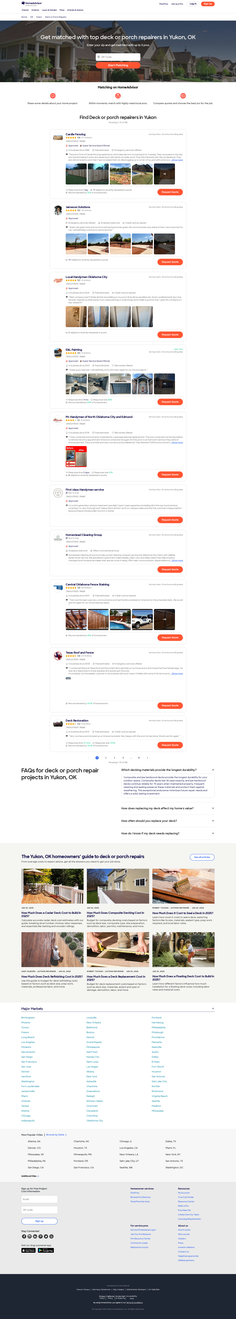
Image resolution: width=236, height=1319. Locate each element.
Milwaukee (158, 1110)
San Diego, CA (36, 1167)
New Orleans (93, 1022)
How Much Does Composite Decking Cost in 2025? (115, 914)
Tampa (25, 1106)
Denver (25, 1071)
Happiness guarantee (188, 1256)
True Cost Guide (186, 1197)
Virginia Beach (160, 1096)
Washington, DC (174, 1167)
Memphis (157, 1042)
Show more (177, 160)
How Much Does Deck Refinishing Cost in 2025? (52, 976)
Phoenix (25, 1022)
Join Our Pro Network (141, 1234)
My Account (184, 1193)
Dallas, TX (171, 1141)
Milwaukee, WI (36, 1154)
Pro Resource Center (141, 1238)
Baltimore (91, 1027)
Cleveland (92, 1110)
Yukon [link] (39, 17)
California (110, 1297)
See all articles (202, 857)
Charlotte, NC (81, 1141)
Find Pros (135, 1193)
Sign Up (208, 3)
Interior (25, 10)
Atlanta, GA (34, 1141)
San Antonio (158, 1076)
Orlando (25, 1101)
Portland (156, 1017)
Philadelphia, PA (37, 1161)
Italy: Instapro (118, 1289)
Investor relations (186, 1247)
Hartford (26, 1076)
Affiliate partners (186, 1260)
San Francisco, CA (84, 1167)
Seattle (156, 1101)
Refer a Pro (183, 1206)
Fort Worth (158, 1066)
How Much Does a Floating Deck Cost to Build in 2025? (183, 978)
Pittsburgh (157, 1032)
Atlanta (25, 1110)
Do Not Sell (120, 1297)
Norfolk (156, 1086)
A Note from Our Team (188, 1214)
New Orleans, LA (129, 1154)
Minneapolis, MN (83, 1154)
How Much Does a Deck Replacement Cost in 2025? (116, 978)
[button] (76, 173)
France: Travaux (83, 1289)
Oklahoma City (94, 1120)
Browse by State (55, 1134)
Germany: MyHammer (101, 1289)
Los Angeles (28, 1042)
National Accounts (139, 1247)
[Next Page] (147, 757)
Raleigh (90, 1096)
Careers (182, 1238)
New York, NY (173, 1154)
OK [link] (31, 17)
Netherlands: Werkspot (136, 1289)
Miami (24, 1096)
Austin (155, 1052)
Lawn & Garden (49, 10)
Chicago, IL (126, 1141)
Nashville (157, 1047)
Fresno (25, 1032)
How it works (184, 1230)
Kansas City (92, 1056)
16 (139, 758)
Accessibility (131, 1297)
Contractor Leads (139, 1243)
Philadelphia (158, 1027)
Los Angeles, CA (129, 1148)
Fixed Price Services (140, 1201)
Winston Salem (94, 1101)
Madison (156, 1106)
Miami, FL (171, 1148)
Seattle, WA (126, 1167)
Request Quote (170, 192)
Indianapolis (28, 1120)
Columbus (92, 1115)
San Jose (26, 1066)
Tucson (25, 1027)
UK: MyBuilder (154, 1289)
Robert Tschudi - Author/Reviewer (170, 908)
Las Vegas (92, 1066)
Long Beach (28, 1037)
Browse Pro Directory (141, 1197)
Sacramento (28, 1052)
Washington (28, 1081)
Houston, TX (80, 1148)
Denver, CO (34, 1148)
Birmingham (28, 1017)
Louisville (91, 1017)
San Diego (27, 1056)
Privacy (102, 1297)
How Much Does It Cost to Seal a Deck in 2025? (182, 913)
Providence (158, 1037)
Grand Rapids (94, 1042)
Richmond (157, 1091)
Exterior (35, 10)
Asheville (91, 1081)
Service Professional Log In (143, 1230)
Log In (193, 3)
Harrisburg (157, 1022)
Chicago (26, 1115)
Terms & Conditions (134, 1303)
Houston (156, 1071)
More (62, 10)
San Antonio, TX (174, 1161)
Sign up (39, 1221)
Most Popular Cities (32, 1134)
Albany (90, 1071)
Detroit (90, 1037)
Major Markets (32, 1009)
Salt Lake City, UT (129, 1161)
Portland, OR (81, 1161)
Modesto (26, 1047)
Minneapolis (93, 1047)
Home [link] (24, 17)
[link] (118, 138)
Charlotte (91, 1086)
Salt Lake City (159, 1081)
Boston (90, 1032)
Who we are (184, 1234)
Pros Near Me (184, 1210)
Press (180, 1243)
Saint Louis (92, 1061)
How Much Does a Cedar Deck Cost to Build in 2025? (51, 914)
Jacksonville (28, 1091)
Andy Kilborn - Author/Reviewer (38, 971)
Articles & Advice (75, 10)
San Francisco (29, 1061)
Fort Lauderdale (30, 1086)
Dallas (155, 1056)
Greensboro (93, 1091)
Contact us (183, 1251)
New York (91, 1076)
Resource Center (186, 1201)
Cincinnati (92, 1106)
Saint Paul (91, 1052)
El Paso (156, 1061)
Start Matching (118, 65)
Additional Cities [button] (28, 1176)
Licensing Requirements (189, 1219)
